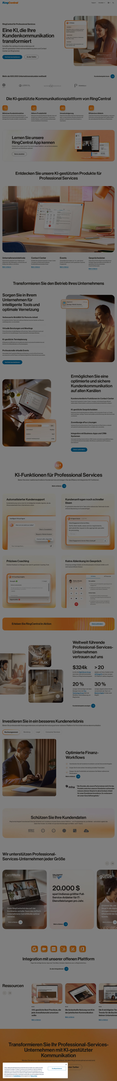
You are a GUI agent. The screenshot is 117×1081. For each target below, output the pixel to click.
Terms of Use (33, 1076)
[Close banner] (66, 1064)
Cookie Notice (16, 1076)
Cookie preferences (57, 1068)
